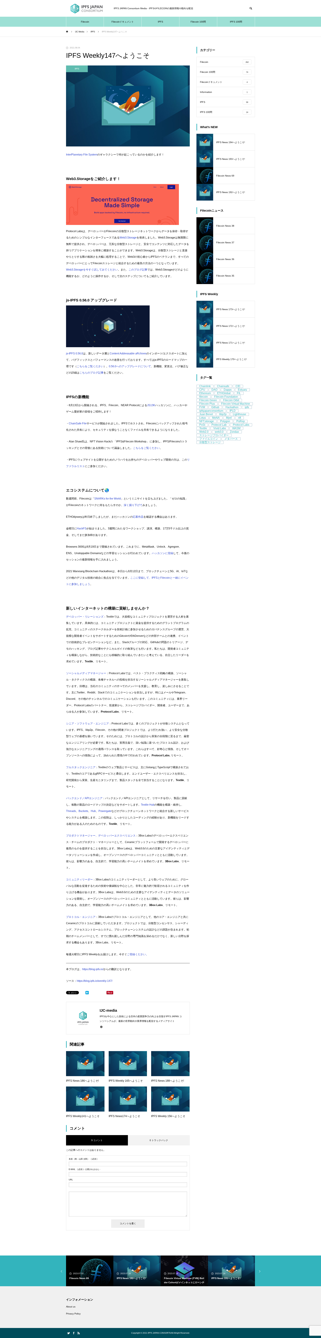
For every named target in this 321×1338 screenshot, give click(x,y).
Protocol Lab (219, 424)
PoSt (202, 424)
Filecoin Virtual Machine (235, 403)
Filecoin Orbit (231, 400)
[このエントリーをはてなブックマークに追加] (87, 993)
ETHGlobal (224, 393)
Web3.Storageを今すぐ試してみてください (92, 269)
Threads (71, 811)
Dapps (228, 389)
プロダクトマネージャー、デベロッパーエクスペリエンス (101, 835)
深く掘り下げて (133, 505)
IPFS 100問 (236, 21)
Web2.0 (203, 431)
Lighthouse (239, 414)
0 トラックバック (159, 1140)
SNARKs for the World (107, 498)
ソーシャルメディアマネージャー (86, 673)
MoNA (216, 417)
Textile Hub (147, 804)
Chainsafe (223, 386)
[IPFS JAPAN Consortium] (86, 8)
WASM (236, 428)
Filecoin (85, 21)
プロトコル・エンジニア (80, 916)
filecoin (203, 396)
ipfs (247, 407)
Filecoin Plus (207, 403)
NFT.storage (206, 421)
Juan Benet (206, 414)
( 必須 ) (83, 1159)
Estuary (242, 389)
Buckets (83, 811)
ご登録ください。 (137, 954)
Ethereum (205, 393)
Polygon (225, 421)
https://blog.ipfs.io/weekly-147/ (94, 980)
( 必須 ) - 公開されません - (84, 1169)
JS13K (151, 405)
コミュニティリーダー (79, 879)
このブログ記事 (138, 269)
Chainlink (205, 386)
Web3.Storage (128, 237)
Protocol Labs (241, 424)
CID (238, 386)
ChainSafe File (78, 423)
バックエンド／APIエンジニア (84, 798)
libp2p (223, 414)
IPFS (160, 21)
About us (70, 1306)
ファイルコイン (208, 438)
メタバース (231, 438)
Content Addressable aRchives (128, 353)
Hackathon (232, 407)
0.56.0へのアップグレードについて (130, 366)
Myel (229, 417)
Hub (93, 811)
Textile (203, 428)
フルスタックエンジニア (80, 767)
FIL (239, 393)
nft (239, 417)
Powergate (104, 811)
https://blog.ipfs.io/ (92, 969)
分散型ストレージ (210, 442)
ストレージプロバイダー (214, 435)
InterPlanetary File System (81, 154)
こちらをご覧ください (90, 366)
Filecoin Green (208, 400)
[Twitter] (68, 1333)
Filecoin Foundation (226, 396)
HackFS (81, 528)
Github (215, 407)
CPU (202, 389)
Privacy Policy (73, 1313)
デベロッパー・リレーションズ (84, 616)
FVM (202, 407)
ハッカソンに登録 (162, 553)
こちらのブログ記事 (91, 372)
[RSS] (78, 1333)
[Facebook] (73, 1333)
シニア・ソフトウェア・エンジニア (87, 723)
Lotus (202, 417)
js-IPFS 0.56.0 (74, 353)
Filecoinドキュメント (123, 21)
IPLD (233, 410)
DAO (214, 389)
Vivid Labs (219, 428)
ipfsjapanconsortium (211, 410)
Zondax (234, 431)
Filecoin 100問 (198, 21)
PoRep (240, 421)
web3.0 (219, 431)
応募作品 (138, 516)
